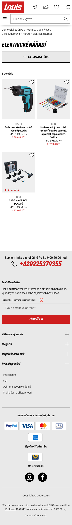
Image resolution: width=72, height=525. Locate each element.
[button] (66, 19)
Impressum (9, 374)
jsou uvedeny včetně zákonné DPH (34, 505)
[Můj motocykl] (46, 7)
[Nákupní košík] (67, 7)
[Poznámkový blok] (56, 7)
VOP (5, 380)
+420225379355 (40, 264)
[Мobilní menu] (4, 19)
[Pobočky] (35, 7)
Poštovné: (10, 509)
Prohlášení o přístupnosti (17, 392)
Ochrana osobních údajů (17, 386)
